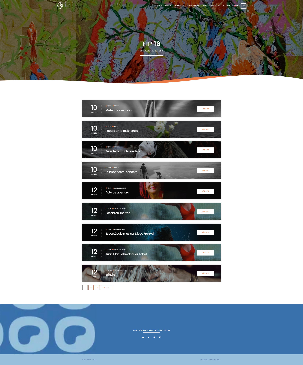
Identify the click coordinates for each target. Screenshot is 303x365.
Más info (205, 109)
